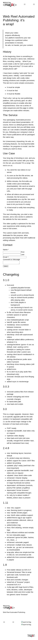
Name (6, 250)
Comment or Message (11, 259)
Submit (6, 266)
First (22, 252)
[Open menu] (24, 4)
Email (5, 257)
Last (22, 254)
